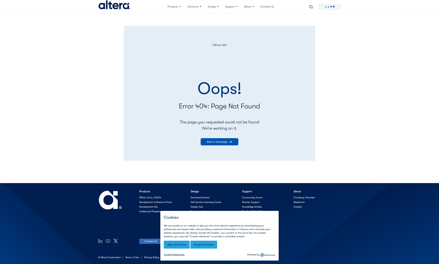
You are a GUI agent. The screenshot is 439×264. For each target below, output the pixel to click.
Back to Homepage (217, 141)
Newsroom (299, 202)
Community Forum (252, 197)
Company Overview (304, 197)
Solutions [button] (193, 6)
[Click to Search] (311, 7)
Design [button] (212, 6)
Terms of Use (132, 257)
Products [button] (173, 6)
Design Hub (197, 206)
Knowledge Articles (252, 206)
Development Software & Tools (155, 202)
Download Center (200, 197)
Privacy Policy (152, 257)
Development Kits (148, 206)
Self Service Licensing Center (206, 202)
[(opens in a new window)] (100, 241)
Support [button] (230, 6)
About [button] (247, 6)
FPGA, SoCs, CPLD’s (150, 197)
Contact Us (151, 241)
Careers (298, 206)
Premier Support (250, 202)
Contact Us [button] (267, 6)
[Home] (114, 7)
